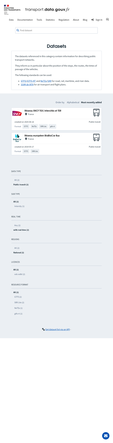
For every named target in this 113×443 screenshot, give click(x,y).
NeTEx (43, 80)
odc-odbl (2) (19, 274)
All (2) (16, 180)
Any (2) (17, 225)
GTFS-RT (31, 80)
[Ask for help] (105, 435)
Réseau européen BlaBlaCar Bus (42, 136)
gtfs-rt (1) (18, 313)
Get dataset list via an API (57, 329)
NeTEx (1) (18, 308)
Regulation (64, 19)
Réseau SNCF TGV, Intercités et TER (43, 111)
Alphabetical (73, 102)
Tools (39, 19)
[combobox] (56, 30)
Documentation (25, 19)
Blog (85, 19)
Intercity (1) (19, 206)
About (76, 19)
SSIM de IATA (27, 84)
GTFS (23, 80)
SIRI (49, 80)
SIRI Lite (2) (19, 302)
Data (11, 19)
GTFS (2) (18, 297)
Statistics (50, 19)
